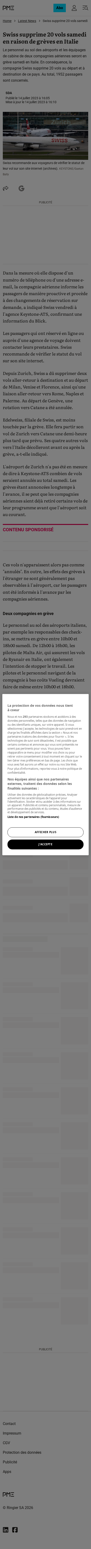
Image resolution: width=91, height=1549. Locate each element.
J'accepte (45, 844)
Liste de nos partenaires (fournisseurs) (33, 817)
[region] (45, 774)
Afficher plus (45, 832)
